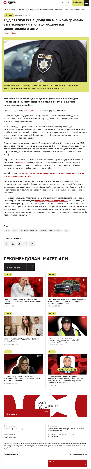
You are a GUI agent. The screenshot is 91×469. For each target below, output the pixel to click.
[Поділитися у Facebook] (6, 243)
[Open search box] (69, 3)
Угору (51, 462)
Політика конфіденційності (78, 454)
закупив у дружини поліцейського (51, 200)
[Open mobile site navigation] (86, 3)
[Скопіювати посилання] (32, 243)
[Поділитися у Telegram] (12, 243)
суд (66, 230)
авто (7, 230)
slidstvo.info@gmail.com (12, 429)
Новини (12, 10)
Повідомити (77, 2)
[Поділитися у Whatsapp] (25, 243)
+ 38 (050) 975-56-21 (11, 437)
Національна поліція (29, 230)
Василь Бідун (10, 33)
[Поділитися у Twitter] (19, 243)
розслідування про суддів (51, 230)
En (63, 3)
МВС (15, 230)
